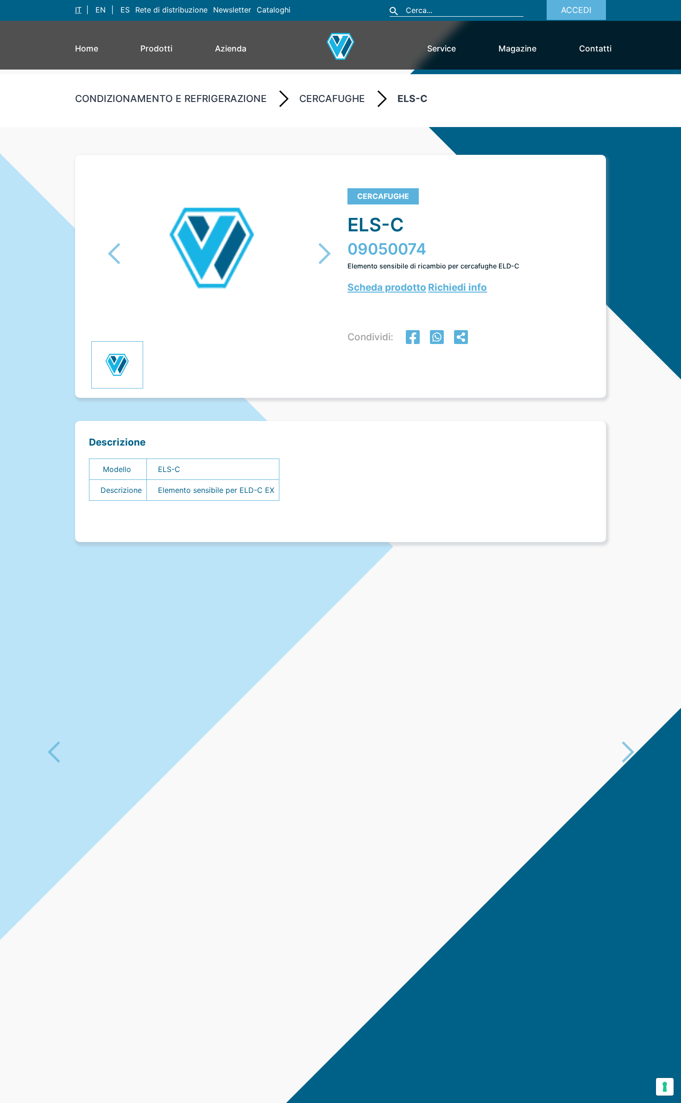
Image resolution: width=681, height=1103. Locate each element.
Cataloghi (273, 9)
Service (441, 48)
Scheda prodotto (386, 287)
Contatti (595, 48)
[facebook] (412, 338)
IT (78, 9)
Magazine (517, 48)
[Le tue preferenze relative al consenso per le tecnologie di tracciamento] (665, 1087)
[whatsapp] (436, 338)
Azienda (230, 48)
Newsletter (232, 9)
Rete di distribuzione (171, 9)
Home (86, 48)
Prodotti (156, 48)
